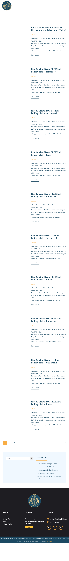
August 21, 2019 (41, 118)
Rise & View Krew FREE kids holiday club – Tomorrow (46, 70)
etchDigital (49, 541)
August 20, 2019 (41, 159)
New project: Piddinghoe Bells (47, 464)
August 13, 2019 (41, 284)
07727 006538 (54, 522)
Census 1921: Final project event (47, 470)
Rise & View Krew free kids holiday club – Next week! (45, 112)
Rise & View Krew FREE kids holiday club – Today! (46, 153)
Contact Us (6, 519)
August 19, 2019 (41, 201)
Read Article (35, 55)
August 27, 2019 (41, 34)
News (4, 522)
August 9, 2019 (41, 409)
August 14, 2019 (41, 242)
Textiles (34, 34)
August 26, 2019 (41, 76)
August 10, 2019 (41, 367)
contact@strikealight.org (58, 519)
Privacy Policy (7, 524)
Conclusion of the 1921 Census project (49, 467)
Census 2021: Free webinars (46, 473)
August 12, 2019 (41, 325)
